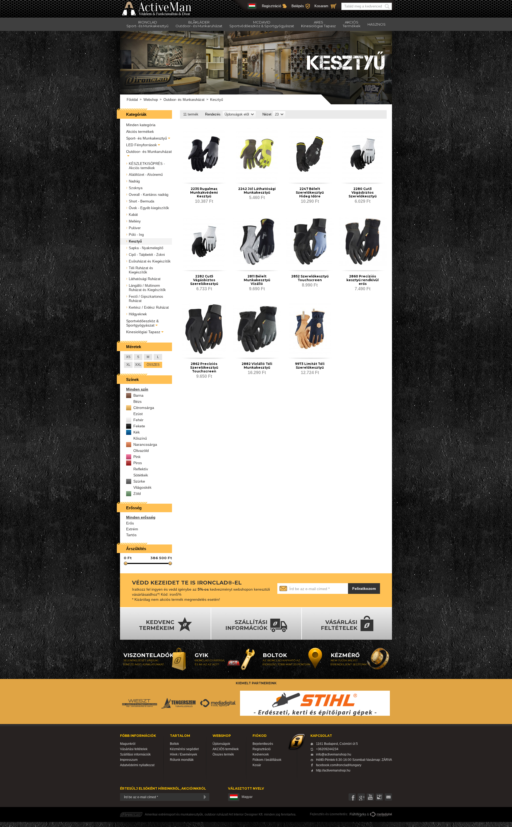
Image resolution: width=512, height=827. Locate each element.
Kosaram (321, 6)
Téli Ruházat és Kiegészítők (141, 270)
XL (128, 365)
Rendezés (213, 114)
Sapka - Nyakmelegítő (146, 248)
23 (277, 114)
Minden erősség (140, 517)
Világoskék (142, 487)
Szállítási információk (135, 754)
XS (128, 357)
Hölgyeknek (138, 314)
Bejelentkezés (263, 744)
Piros (137, 463)
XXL (138, 365)
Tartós (131, 535)
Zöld (137, 493)
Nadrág (134, 181)
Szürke (139, 481)
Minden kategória (140, 125)
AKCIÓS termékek (226, 749)
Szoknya (135, 188)
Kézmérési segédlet (184, 749)
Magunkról (127, 744)
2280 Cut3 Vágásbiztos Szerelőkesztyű (363, 192)
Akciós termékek (140, 131)
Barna (138, 395)
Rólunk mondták (182, 760)
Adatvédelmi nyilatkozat (137, 765)
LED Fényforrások (141, 145)
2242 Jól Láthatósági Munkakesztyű (257, 190)
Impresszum (129, 760)
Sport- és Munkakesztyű (146, 138)
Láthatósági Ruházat (145, 279)
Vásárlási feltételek (133, 749)
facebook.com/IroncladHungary (338, 765)
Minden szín (137, 389)
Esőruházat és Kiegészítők (150, 261)
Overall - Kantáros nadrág (148, 195)
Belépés (297, 6)
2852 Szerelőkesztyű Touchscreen (310, 278)
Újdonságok (221, 744)
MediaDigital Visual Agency (381, 814)
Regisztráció (271, 6)
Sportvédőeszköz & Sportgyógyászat (142, 323)
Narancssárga (145, 444)
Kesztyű (135, 241)
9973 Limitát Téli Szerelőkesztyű (310, 365)
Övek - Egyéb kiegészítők (149, 208)
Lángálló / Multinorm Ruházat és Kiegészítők (147, 288)
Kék (136, 432)
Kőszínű (140, 438)
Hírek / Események (183, 754)
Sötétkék (140, 475)
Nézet (266, 114)
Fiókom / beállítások (267, 760)
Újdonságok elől (237, 114)
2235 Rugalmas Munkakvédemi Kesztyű (204, 192)
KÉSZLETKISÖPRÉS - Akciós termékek (147, 166)
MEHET (388, 6)
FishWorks (358, 814)
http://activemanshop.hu (333, 770)
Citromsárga (143, 407)
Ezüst (138, 414)
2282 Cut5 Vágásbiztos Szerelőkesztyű (204, 280)
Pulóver (135, 228)
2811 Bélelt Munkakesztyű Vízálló (257, 280)
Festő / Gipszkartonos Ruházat (146, 299)
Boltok (174, 744)
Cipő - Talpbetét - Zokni (147, 255)
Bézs (137, 401)
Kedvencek (261, 754)
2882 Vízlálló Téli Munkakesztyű (257, 365)
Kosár (257, 765)
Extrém (132, 529)
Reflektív (140, 469)
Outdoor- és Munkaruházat (184, 100)
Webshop (150, 100)
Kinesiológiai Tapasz (143, 332)
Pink (137, 457)
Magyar (247, 797)
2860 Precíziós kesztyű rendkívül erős (362, 280)
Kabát (133, 215)
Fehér (138, 420)
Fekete (139, 426)
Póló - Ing (136, 235)
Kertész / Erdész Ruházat (149, 307)
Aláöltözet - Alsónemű (146, 175)
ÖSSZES (153, 365)
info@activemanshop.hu (333, 754)
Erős (130, 523)
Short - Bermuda (141, 201)
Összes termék (223, 754)
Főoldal (132, 100)
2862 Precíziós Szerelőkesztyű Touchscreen (204, 367)
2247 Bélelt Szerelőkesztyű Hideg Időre (310, 192)
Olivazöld (141, 450)
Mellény (135, 221)
